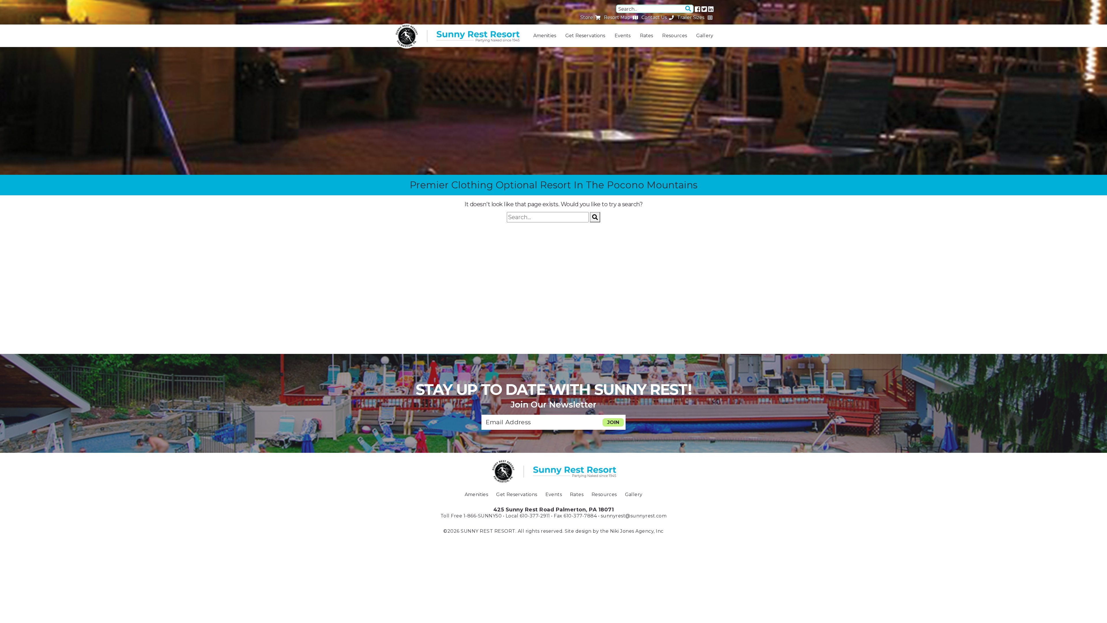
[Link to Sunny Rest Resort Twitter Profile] (704, 9)
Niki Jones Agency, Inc (637, 531)
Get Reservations (585, 35)
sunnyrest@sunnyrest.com (634, 516)
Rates (646, 35)
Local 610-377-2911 (528, 516)
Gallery (704, 35)
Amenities (544, 35)
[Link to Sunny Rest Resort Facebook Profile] (697, 9)
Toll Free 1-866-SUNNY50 (471, 516)
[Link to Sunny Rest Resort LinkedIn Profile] (710, 9)
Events (623, 35)
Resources (674, 35)
